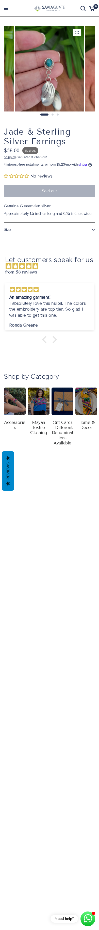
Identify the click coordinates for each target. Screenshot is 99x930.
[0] (91, 8)
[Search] (83, 8)
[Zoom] (77, 32)
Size (7, 229)
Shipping (10, 157)
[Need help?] (87, 918)
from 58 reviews (21, 272)
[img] (52, 266)
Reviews (8, 471)
